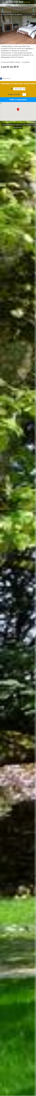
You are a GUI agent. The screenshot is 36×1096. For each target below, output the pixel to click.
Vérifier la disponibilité (18, 99)
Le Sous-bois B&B (28, 5)
